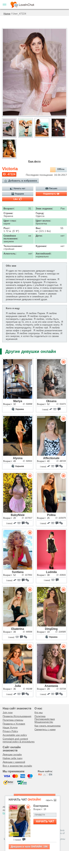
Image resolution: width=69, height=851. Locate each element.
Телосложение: (13, 246)
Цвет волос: (43, 220)
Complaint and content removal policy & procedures (18, 740)
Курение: (41, 246)
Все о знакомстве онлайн (17, 765)
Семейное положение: (11, 237)
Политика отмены (13, 720)
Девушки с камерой (14, 762)
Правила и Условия (14, 723)
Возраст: (9, 208)
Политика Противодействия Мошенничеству (44, 719)
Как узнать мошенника (47, 725)
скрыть (49, 800)
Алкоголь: (10, 253)
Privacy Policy (10, 731)
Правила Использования (17, 716)
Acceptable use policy (15, 735)
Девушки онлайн (12, 754)
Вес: (38, 228)
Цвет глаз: (10, 220)
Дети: (39, 235)
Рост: (7, 228)
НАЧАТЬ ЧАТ (45, 821)
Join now (8, 712)
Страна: (8, 213)
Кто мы (38, 712)
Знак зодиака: (44, 208)
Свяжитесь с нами (45, 729)
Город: (40, 213)
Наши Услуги (10, 727)
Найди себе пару (12, 758)
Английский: (43, 253)
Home (7, 13)
